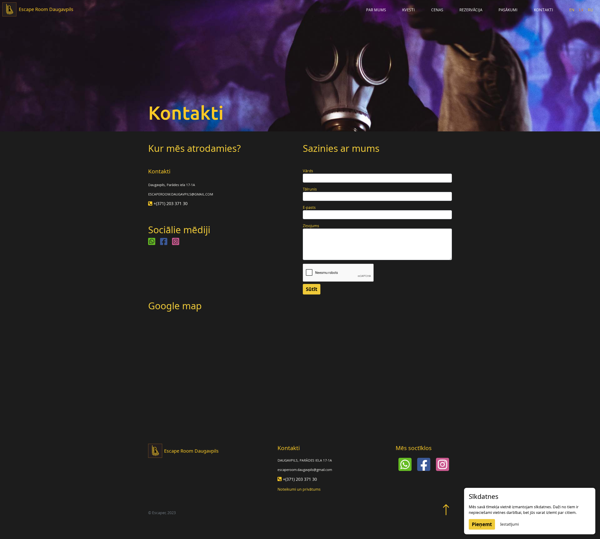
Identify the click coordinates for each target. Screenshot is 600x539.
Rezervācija (470, 9)
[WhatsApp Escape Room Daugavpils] (405, 463)
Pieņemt (482, 524)
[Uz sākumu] (446, 506)
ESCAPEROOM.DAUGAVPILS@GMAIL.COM (180, 194)
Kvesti (408, 9)
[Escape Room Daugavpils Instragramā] (442, 463)
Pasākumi (508, 9)
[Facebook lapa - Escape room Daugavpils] (163, 241)
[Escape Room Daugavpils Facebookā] (423, 463)
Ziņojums (311, 225)
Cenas (437, 9)
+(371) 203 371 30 (171, 203)
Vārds (308, 170)
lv (581, 9)
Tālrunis (310, 189)
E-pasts (309, 207)
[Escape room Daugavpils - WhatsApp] (151, 241)
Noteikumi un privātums (299, 489)
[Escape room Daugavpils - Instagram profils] (175, 241)
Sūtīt (311, 289)
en (572, 9)
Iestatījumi (509, 524)
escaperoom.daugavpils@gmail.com (305, 469)
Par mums (376, 9)
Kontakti (543, 9)
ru (590, 9)
